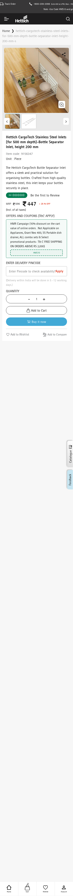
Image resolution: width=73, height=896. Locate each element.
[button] (12, 121)
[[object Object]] (7, 121)
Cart (27, 888)
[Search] (68, 19)
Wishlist (45, 891)
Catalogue (70, 456)
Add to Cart (39, 310)
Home (9, 891)
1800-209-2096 (42, 3)
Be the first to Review (45, 195)
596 (17, 203)
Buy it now (39, 322)
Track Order (10, 3)
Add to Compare (57, 334)
